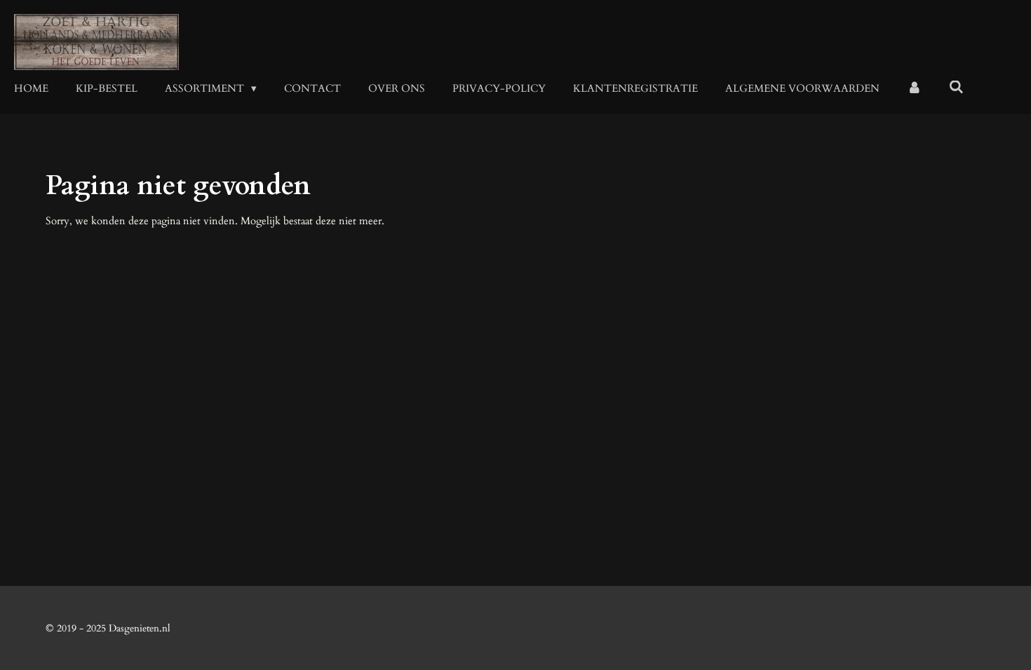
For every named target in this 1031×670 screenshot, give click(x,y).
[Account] (914, 88)
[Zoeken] (956, 87)
